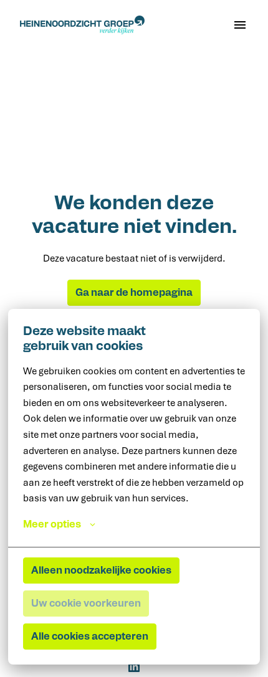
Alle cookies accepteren (89, 636)
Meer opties (52, 524)
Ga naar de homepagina (134, 293)
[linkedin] (134, 666)
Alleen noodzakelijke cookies (101, 570)
